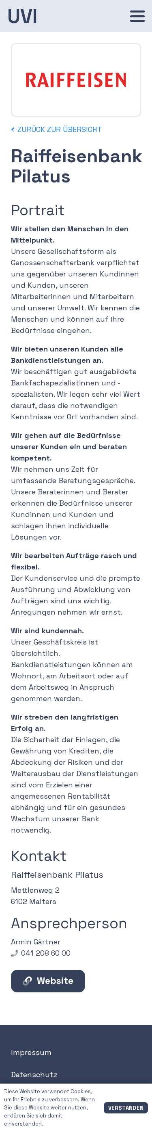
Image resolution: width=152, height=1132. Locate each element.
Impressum (31, 1052)
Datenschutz (34, 1074)
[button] (137, 16)
